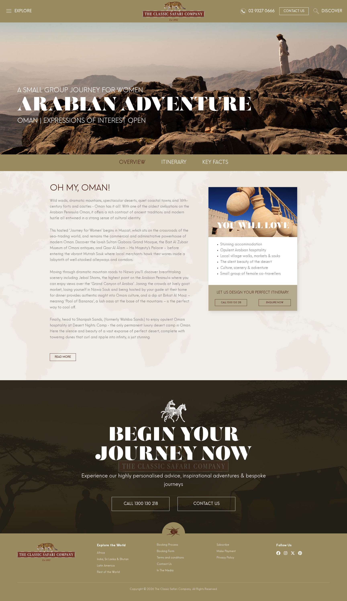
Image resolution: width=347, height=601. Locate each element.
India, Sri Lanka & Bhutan (113, 559)
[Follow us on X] (293, 553)
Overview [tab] (132, 162)
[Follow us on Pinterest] (300, 553)
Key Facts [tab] (215, 162)
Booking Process (167, 544)
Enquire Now (274, 302)
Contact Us (206, 504)
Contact (294, 11)
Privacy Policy (225, 557)
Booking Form (165, 551)
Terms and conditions (170, 557)
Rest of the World (108, 572)
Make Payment (226, 551)
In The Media (165, 570)
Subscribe (223, 544)
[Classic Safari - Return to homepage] (173, 11)
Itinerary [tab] (173, 162)
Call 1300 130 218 (231, 302)
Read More (63, 357)
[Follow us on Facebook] (278, 553)
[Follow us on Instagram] (286, 553)
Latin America (106, 565)
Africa (101, 552)
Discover (331, 11)
